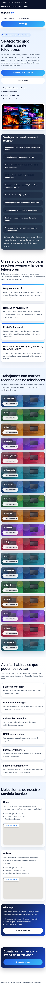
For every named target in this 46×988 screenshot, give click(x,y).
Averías (17, 18)
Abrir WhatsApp (23, 931)
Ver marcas (23, 81)
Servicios (4, 18)
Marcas (11, 18)
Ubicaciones (25, 18)
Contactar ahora (23, 962)
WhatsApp (23, 24)
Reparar (7, 12)
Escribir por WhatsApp (23, 73)
